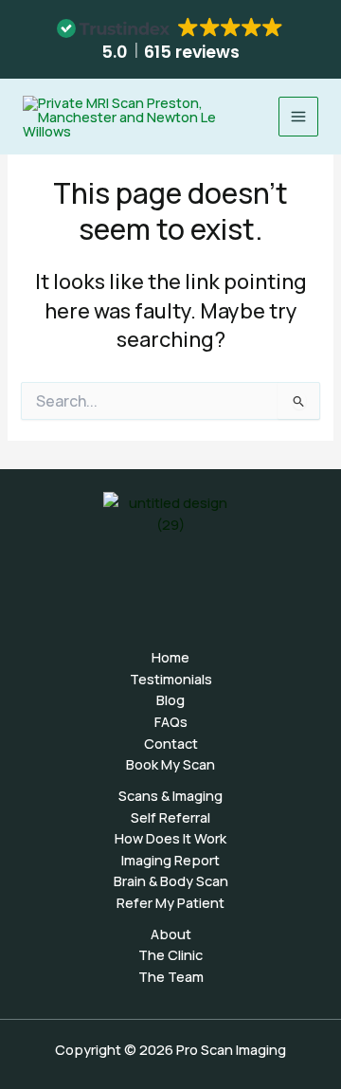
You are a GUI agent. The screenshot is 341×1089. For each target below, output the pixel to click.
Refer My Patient (170, 902)
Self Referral (170, 817)
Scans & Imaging (170, 795)
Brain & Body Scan (171, 880)
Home (170, 656)
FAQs (171, 721)
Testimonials (171, 678)
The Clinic (170, 954)
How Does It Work (170, 837)
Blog (170, 699)
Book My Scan (170, 763)
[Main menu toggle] (298, 116)
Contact (171, 743)
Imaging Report (170, 859)
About (171, 933)
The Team (171, 976)
